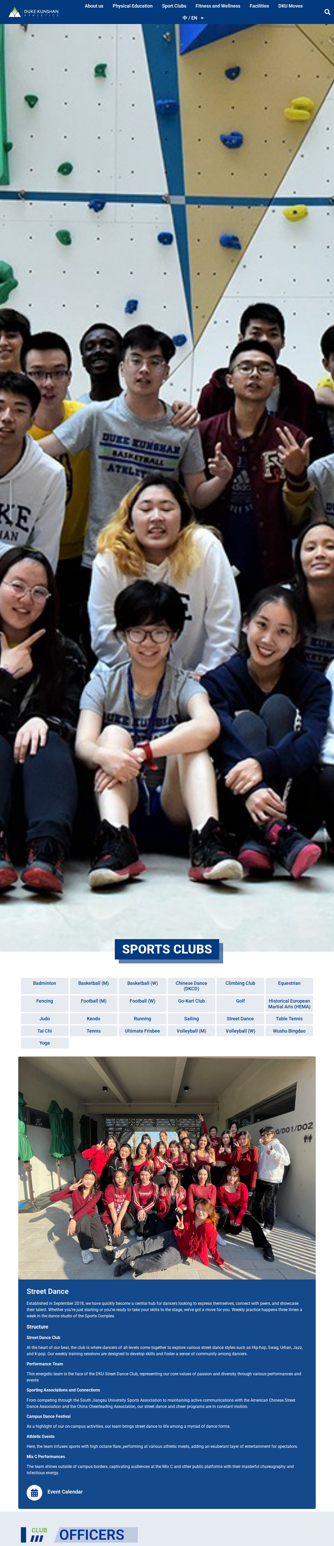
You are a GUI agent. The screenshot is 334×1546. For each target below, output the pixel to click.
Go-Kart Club (191, 1001)
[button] (327, 12)
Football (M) (93, 1001)
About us (94, 6)
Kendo (93, 1018)
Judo (44, 1018)
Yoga (44, 1043)
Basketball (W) (142, 983)
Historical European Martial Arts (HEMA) (289, 1003)
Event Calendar (65, 1492)
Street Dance (240, 1018)
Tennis (94, 1031)
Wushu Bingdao (289, 1031)
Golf (240, 1001)
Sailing (191, 1018)
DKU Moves (290, 6)
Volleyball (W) (240, 1031)
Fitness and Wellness (218, 6)
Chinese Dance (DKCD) (191, 986)
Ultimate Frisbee (142, 1031)
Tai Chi (44, 1031)
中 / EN (190, 18)
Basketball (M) (93, 983)
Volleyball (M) (191, 1031)
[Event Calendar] (34, 1493)
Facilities (259, 6)
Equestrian (289, 983)
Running (142, 1018)
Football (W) (142, 1001)
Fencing (44, 1001)
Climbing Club (240, 983)
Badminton (44, 983)
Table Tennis (289, 1018)
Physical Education (133, 6)
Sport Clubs (174, 6)
